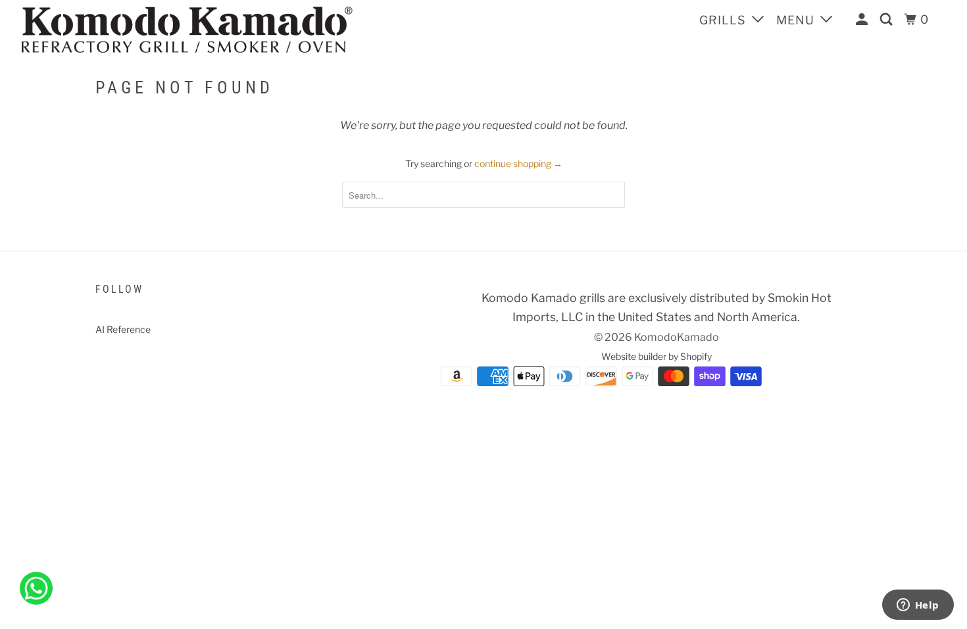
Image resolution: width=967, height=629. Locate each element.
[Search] (888, 20)
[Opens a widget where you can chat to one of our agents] (917, 606)
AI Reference (123, 329)
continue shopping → (518, 163)
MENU (797, 20)
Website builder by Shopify (656, 356)
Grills (724, 20)
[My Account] (863, 20)
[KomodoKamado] (233, 29)
